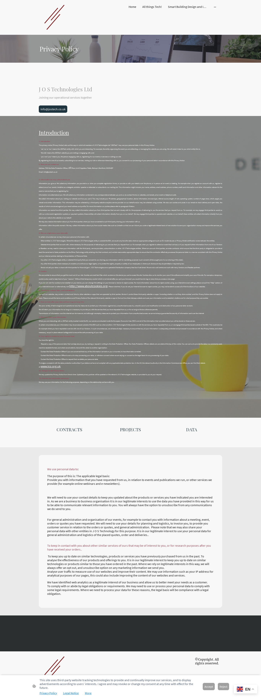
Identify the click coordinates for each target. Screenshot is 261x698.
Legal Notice (71, 693)
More (88, 693)
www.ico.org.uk (51, 366)
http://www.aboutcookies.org (88, 286)
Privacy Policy (48, 693)
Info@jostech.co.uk (53, 109)
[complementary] (245, 689)
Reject (223, 686)
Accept (208, 686)
